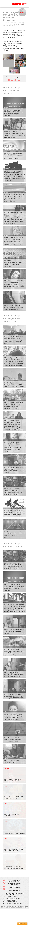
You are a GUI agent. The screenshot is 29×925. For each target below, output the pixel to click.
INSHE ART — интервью (14, 890)
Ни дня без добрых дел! (14, 883)
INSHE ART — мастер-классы (14, 892)
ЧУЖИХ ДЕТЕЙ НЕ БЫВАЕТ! (16, 23)
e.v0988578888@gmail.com (15, 904)
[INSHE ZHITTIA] (20, 3)
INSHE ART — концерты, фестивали (14, 893)
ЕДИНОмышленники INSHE (14, 881)
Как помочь (14, 886)
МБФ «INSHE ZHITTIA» (14, 880)
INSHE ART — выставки (14, 889)
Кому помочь (14, 884)
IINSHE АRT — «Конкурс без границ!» (14, 894)
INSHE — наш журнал (14, 887)
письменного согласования (14, 908)
